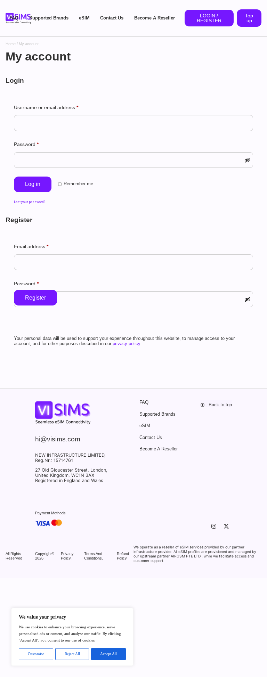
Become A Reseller (154, 18)
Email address (31, 246)
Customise (36, 654)
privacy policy (126, 343)
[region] (72, 637)
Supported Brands (48, 18)
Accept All (108, 654)
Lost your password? (29, 202)
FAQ (13, 18)
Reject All (72, 654)
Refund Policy (123, 556)
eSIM (84, 18)
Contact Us (111, 18)
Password (26, 144)
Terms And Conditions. (93, 556)
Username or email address (46, 107)
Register (35, 298)
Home (11, 44)
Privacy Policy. (67, 556)
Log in (32, 184)
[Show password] (247, 160)
